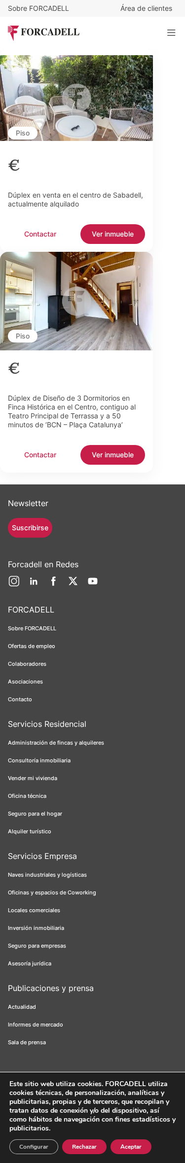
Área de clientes (146, 8)
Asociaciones (25, 681)
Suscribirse (30, 527)
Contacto (20, 699)
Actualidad (22, 1006)
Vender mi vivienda (32, 778)
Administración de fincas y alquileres (56, 742)
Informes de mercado (35, 1024)
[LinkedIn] (33, 585)
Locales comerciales (34, 910)
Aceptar (131, 1147)
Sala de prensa (27, 1042)
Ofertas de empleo (31, 646)
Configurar (33, 1147)
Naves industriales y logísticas (47, 874)
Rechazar (84, 1147)
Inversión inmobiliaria (36, 927)
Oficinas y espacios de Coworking (52, 892)
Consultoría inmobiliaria (39, 760)
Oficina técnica (27, 795)
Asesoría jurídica (29, 963)
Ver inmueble (113, 234)
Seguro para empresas (37, 945)
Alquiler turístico (29, 831)
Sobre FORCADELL (38, 8)
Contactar (40, 234)
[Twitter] (73, 585)
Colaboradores (27, 663)
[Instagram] (14, 585)
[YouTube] (93, 585)
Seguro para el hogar (35, 813)
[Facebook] (53, 585)
